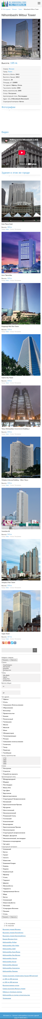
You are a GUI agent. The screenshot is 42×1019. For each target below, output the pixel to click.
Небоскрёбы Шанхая (10, 965)
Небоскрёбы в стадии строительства (16, 995)
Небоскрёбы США (9, 949)
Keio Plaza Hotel (7, 224)
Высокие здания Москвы (12, 929)
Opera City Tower (7, 378)
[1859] (21, 761)
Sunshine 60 (6, 531)
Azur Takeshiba (7, 275)
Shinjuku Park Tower (8, 582)
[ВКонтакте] (15, 643)
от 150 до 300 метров (10, 982)
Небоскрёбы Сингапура (11, 968)
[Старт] (35, 650)
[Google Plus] (3, 643)
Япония (14, 9)
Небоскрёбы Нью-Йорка (11, 952)
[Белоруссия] (21, 670)
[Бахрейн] (21, 668)
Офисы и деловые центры (12, 992)
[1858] (21, 760)
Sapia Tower (6, 634)
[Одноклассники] (6, 643)
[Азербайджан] (21, 665)
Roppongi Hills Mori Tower (10, 326)
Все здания (6, 9)
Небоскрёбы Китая (9, 961)
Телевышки (7, 998)
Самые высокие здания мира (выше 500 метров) (20, 975)
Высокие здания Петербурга (13, 932)
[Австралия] (21, 667)
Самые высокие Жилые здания (14, 988)
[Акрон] (21, 677)
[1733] (21, 758)
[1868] (21, 763)
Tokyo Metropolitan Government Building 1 (16, 429)
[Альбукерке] (21, 680)
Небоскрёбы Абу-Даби (11, 945)
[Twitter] (12, 643)
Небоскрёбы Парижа (10, 971)
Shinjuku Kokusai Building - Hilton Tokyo (15, 480)
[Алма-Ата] (21, 679)
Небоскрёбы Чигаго (10, 958)
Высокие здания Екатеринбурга (14, 936)
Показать (5, 660)
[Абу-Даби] (21, 675)
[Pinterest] (9, 643)
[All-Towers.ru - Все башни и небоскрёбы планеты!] (14, 3)
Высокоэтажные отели (11, 985)
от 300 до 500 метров (10, 979)
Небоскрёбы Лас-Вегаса (11, 955)
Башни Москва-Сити (10, 939)
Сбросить (13, 660)
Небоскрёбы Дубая (10, 942)
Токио (20, 9)
